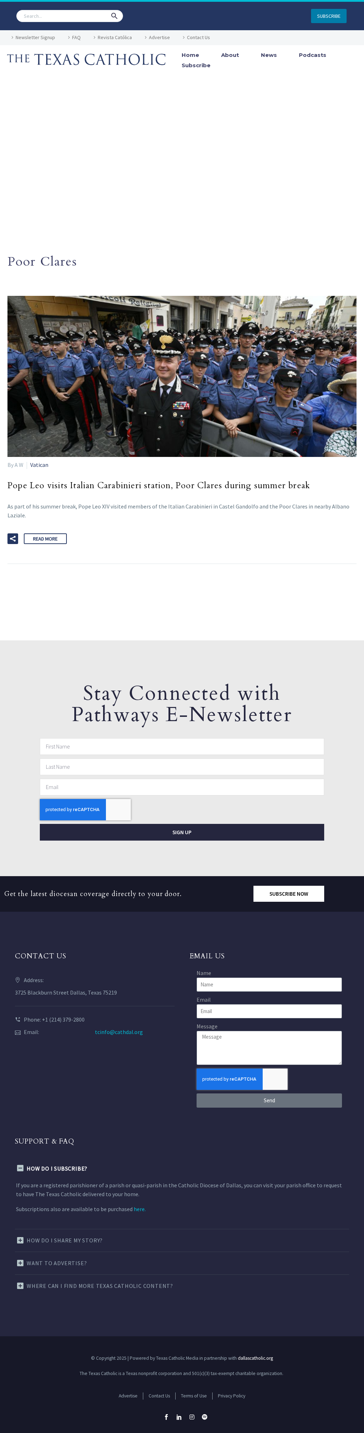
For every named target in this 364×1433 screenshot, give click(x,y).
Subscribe (196, 65)
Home (190, 55)
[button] (114, 16)
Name (204, 972)
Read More (45, 539)
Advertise (159, 37)
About (230, 55)
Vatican (39, 464)
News (269, 55)
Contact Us (198, 37)
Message (207, 1026)
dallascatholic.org (255, 1358)
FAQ (76, 37)
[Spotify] (205, 1417)
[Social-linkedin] (179, 1417)
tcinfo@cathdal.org (119, 1031)
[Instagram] (192, 1417)
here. (140, 1209)
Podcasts (312, 55)
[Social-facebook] (166, 1417)
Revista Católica (115, 37)
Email (204, 999)
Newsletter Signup (35, 37)
